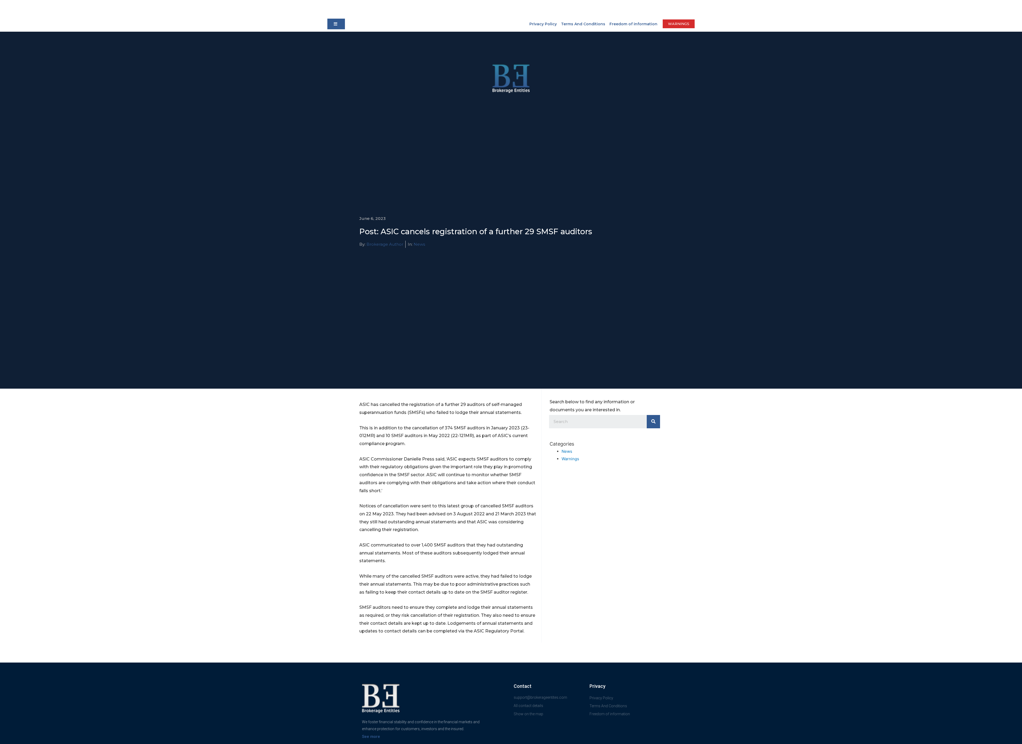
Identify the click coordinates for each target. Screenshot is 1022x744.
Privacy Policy (543, 24)
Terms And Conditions (583, 24)
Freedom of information (633, 24)
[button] (336, 24)
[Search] (653, 421)
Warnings (570, 458)
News (419, 244)
